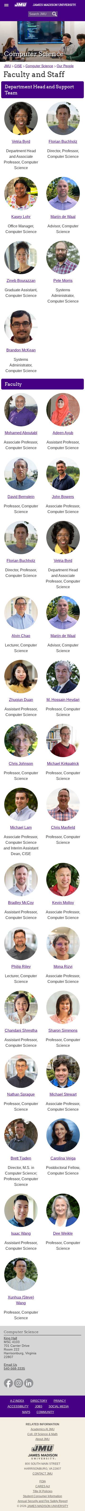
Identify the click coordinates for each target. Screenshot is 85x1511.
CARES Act (42, 1486)
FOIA (42, 1481)
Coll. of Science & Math (42, 1434)
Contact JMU (43, 1473)
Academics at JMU (43, 1429)
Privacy (60, 1400)
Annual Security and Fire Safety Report (43, 1501)
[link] (8, 1386)
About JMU (42, 1439)
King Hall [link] (10, 1338)
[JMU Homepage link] (43, 1458)
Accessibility (18, 1406)
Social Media (59, 1406)
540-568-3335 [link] (14, 1368)
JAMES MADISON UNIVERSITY (47, 1506)
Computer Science (39, 65)
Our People (65, 65)
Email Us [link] (10, 1365)
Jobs (38, 1406)
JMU (7, 65)
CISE (18, 65)
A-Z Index (17, 1400)
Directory (38, 1400)
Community (45, 1412)
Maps (26, 1412)
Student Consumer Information (42, 1496)
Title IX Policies (42, 1491)
